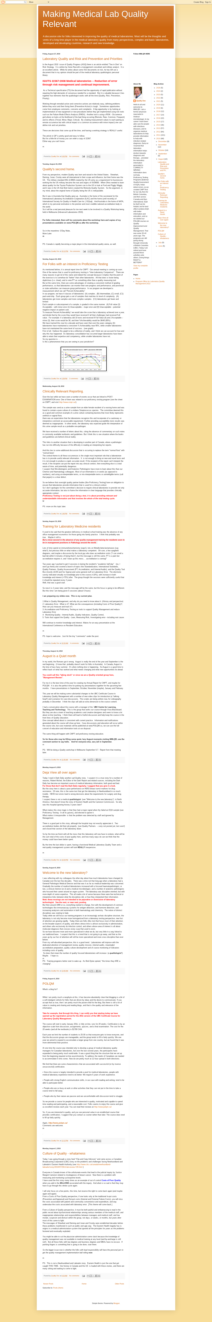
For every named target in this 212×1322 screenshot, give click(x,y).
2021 (158, 101)
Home (84, 1284)
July (160, 243)
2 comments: (74, 378)
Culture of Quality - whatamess (64, 1153)
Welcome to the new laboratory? (65, 872)
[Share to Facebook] (96, 156)
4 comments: (75, 643)
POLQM (48, 983)
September (162, 154)
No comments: (74, 156)
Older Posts (119, 1284)
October (161, 150)
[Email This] (88, 156)
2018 (158, 111)
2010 (158, 139)
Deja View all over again (59, 772)
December (162, 141)
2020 (158, 105)
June (160, 246)
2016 (158, 118)
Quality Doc (141, 101)
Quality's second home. (59, 169)
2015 (158, 122)
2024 (158, 91)
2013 (158, 128)
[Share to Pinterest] (99, 156)
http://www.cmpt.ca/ (67, 402)
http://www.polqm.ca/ (103, 1107)
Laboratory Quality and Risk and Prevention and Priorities (82, 59)
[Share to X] (93, 156)
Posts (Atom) (58, 1288)
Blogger (116, 1303)
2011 (158, 135)
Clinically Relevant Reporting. (63, 391)
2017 (158, 115)
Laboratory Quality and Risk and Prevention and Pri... (163, 166)
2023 (158, 95)
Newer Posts (48, 1284)
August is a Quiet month (59, 656)
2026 (158, 88)
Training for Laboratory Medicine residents (72, 526)
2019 (158, 108)
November (162, 145)
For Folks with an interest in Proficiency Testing (75, 264)
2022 (158, 98)
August (161, 159)
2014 (158, 125)
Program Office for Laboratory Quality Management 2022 (150, 282)
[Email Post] (83, 156)
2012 (158, 132)
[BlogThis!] (90, 156)
